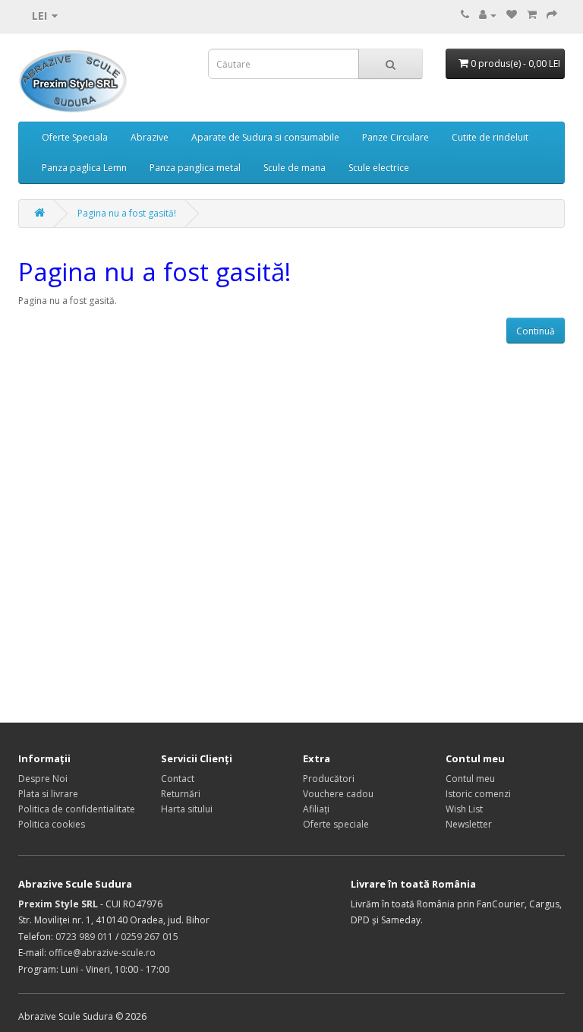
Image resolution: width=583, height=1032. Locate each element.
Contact (177, 778)
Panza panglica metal (195, 167)
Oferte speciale (336, 824)
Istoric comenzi (478, 793)
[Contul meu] (487, 14)
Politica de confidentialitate (76, 808)
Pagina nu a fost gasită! (126, 213)
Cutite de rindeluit (490, 137)
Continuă (535, 330)
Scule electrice (378, 167)
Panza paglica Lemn (84, 167)
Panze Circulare (395, 137)
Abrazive (150, 137)
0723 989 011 (84, 936)
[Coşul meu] (532, 14)
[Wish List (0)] (511, 14)
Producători (329, 778)
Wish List (464, 808)
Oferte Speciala (75, 137)
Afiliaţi (316, 808)
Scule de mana (294, 167)
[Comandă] (552, 14)
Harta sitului (187, 808)
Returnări (180, 793)
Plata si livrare (48, 793)
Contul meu (470, 778)
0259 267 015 (149, 936)
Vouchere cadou (338, 793)
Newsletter (469, 824)
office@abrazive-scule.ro (102, 952)
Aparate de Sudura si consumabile (265, 137)
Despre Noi (43, 778)
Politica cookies (51, 824)
